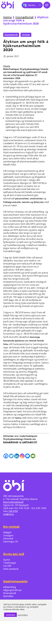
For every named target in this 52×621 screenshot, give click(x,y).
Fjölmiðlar (8, 596)
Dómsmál (8, 538)
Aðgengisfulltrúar (12, 590)
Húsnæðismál (24, 17)
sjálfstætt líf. (29, 442)
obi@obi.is (8, 514)
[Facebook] (5, 456)
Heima (7, 17)
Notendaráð (9, 593)
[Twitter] (11, 456)
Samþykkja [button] (10, 614)
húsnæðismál (11, 442)
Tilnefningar (9, 562)
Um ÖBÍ (7, 565)
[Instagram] (22, 456)
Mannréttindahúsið (13, 502)
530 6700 (13, 511)
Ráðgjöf (7, 532)
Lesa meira (22, 615)
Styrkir (6, 559)
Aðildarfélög (9, 587)
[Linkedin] (16, 456)
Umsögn (26, 34)
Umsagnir (8, 535)
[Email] (33, 456)
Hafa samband (10, 568)
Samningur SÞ (10, 541)
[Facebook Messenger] (27, 456)
